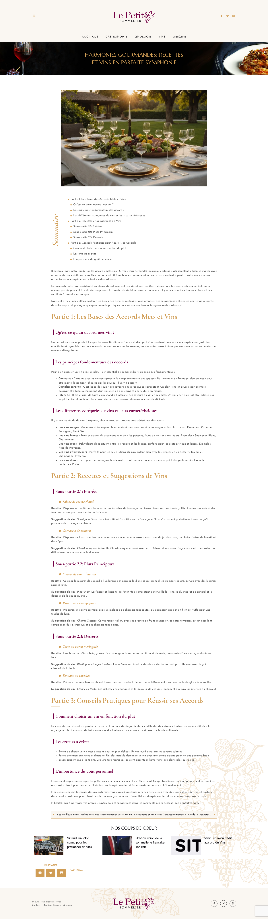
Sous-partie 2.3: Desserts (88, 237)
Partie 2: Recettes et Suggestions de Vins (96, 221)
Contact (36, 905)
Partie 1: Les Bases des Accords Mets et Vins (98, 199)
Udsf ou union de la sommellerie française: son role (150, 842)
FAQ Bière (76, 870)
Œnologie (143, 37)
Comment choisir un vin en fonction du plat (99, 248)
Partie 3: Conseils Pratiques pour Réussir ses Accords (103, 243)
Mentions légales (52, 905)
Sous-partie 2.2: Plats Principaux (93, 232)
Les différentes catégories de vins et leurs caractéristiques (109, 215)
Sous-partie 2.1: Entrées (87, 226)
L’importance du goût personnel (92, 259)
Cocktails (90, 37)
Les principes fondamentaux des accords (98, 210)
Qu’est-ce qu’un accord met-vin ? (93, 204)
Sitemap (67, 905)
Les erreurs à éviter (85, 254)
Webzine (179, 37)
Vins (161, 37)
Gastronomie (116, 37)
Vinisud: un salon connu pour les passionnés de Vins (79, 842)
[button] (34, 16)
